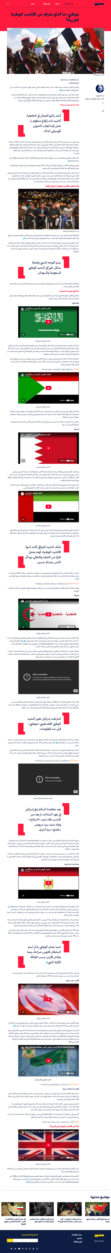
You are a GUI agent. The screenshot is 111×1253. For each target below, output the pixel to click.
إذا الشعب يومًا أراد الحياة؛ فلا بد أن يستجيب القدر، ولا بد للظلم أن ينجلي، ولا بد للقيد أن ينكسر (45, 1025)
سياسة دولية (64, 80)
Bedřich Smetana (72, 1181)
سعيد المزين (20, 843)
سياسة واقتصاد (69, 4)
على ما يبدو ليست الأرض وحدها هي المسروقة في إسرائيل (46, 1181)
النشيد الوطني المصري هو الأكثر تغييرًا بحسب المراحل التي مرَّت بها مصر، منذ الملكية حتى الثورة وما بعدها (46, 906)
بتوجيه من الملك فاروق (17, 358)
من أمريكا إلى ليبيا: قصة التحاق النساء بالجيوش (55, 1084)
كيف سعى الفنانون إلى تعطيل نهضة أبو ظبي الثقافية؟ (52, 583)
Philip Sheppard (47, 643)
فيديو (32, 4)
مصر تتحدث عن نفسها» (42, 922)
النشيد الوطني (37, 1022)
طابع (46, 144)
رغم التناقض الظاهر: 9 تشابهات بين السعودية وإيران (57, 369)
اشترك (10, 1240)
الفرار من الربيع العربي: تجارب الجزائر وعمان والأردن (57, 1121)
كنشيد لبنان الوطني (50, 1093)
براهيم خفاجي (52, 358)
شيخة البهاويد (100, 96)
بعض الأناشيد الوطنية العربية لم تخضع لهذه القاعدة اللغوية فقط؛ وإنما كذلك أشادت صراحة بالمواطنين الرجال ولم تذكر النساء (43, 237)
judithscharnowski (69, 231)
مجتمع (57, 4)
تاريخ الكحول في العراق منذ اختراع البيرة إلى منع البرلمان (52, 760)
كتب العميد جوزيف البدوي (70, 141)
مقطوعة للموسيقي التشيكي (31, 1179)
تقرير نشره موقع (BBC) (67, 1179)
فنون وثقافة (46, 4)
